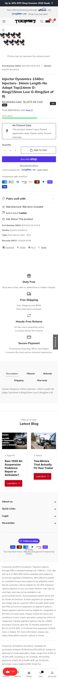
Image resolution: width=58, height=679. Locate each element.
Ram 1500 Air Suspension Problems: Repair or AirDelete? (14, 468)
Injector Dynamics (18, 230)
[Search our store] (42, 21)
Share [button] (43, 247)
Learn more (42, 170)
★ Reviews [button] (55, 342)
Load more (12, 483)
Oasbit (29, 554)
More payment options (29, 165)
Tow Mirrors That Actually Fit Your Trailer (43, 464)
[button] (47, 21)
